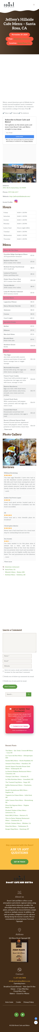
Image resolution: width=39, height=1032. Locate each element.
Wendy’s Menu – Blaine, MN (15, 572)
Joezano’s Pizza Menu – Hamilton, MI (18, 763)
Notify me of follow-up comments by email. (19, 676)
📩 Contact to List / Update (19, 726)
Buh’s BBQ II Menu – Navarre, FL (16, 815)
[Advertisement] (19, 81)
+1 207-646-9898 (19, 978)
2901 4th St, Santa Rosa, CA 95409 (14, 188)
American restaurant (22, 39)
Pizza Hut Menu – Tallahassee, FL (16, 826)
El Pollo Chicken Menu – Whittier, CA (18, 823)
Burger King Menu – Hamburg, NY (17, 829)
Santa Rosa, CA (24, 43)
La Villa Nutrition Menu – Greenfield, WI (19, 779)
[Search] (28, 694)
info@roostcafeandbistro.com (19, 981)
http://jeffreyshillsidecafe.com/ (19, 196)
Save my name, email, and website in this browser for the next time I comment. (19, 671)
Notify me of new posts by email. (15, 681)
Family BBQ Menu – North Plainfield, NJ (19, 761)
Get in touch (19, 862)
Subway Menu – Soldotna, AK (15, 575)
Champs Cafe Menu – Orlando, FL (16, 776)
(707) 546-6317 (13, 192)
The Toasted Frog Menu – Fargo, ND (17, 782)
